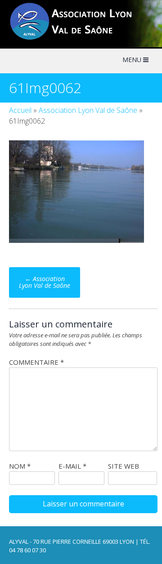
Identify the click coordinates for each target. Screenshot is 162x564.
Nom (20, 465)
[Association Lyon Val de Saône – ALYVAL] (79, 39)
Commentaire (36, 362)
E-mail (72, 465)
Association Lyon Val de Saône (88, 110)
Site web (123, 465)
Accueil (20, 110)
